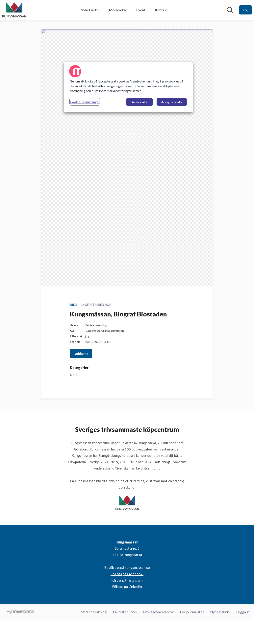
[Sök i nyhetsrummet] (230, 10)
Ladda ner (81, 353)
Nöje (73, 374)
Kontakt (161, 10)
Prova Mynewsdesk (158, 612)
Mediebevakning (93, 612)
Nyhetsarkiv (89, 10)
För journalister (192, 612)
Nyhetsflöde (220, 612)
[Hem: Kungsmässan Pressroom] (14, 9)
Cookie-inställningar (85, 102)
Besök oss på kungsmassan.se (127, 567)
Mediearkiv (118, 10)
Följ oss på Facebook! (127, 574)
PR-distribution (125, 612)
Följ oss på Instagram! (127, 580)
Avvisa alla (139, 102)
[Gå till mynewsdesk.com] (20, 612)
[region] (128, 87)
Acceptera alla (171, 102)
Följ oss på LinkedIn (127, 586)
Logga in (242, 612)
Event (140, 10)
